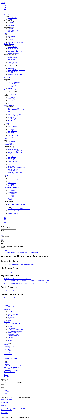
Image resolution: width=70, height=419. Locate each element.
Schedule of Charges (13, 115)
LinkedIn (19, 408)
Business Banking (12, 19)
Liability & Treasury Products (15, 74)
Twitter (14, 408)
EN (2, 3)
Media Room (11, 316)
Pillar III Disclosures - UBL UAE (17, 109)
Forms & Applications (13, 119)
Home (9, 56)
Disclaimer (10, 337)
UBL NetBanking (12, 83)
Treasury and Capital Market (15, 50)
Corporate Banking (13, 47)
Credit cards (11, 41)
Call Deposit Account (13, 30)
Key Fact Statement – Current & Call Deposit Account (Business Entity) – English (26, 282)
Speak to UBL (11, 320)
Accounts (6, 123)
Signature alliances (13, 71)
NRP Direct (11, 100)
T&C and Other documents (15, 331)
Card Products (11, 36)
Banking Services (9, 144)
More (5, 325)
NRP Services (11, 93)
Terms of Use (4, 402)
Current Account (12, 22)
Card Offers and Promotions (15, 42)
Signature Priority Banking (15, 51)
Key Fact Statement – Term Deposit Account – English (19, 283)
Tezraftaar (10, 103)
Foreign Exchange (12, 57)
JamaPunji (3, 408)
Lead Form (10, 120)
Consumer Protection (13, 335)
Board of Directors (13, 314)
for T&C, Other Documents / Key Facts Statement (17, 279)
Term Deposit (11, 25)
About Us (10, 311)
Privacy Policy (8, 272)
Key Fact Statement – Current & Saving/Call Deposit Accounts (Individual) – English (27, 280)
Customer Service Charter (11, 298)
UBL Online (11, 86)
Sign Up (3, 235)
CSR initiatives (12, 319)
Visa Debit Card (12, 39)
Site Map (10, 340)
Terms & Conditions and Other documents (19, 114)
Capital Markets (12, 63)
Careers (10, 338)
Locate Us (7, 322)
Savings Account (12, 24)
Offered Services (12, 73)
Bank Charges (11, 328)
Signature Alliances (13, 169)
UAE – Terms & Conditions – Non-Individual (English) (19, 264)
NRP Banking (11, 99)
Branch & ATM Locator (14, 323)
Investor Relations (9, 199)
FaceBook (9, 408)
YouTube (24, 408)
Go (2, 230)
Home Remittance (12, 94)
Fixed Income (11, 59)
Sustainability (11, 317)
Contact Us (11, 117)
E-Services (7, 175)
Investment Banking (13, 48)
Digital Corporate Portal (14, 82)
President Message (13, 312)
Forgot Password (5, 232)
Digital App (11, 80)
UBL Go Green (12, 85)
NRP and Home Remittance (11, 187)
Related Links (4, 244)
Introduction (11, 68)
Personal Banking (12, 18)
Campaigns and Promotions (15, 334)
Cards (5, 138)
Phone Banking (12, 88)
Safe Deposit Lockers (13, 53)
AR (4, 3)
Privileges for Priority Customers (16, 70)
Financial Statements (13, 108)
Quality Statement (9, 290)
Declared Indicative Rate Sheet (16, 329)
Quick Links (7, 206)
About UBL (7, 309)
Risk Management (12, 62)
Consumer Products (13, 76)
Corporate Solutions (13, 60)
